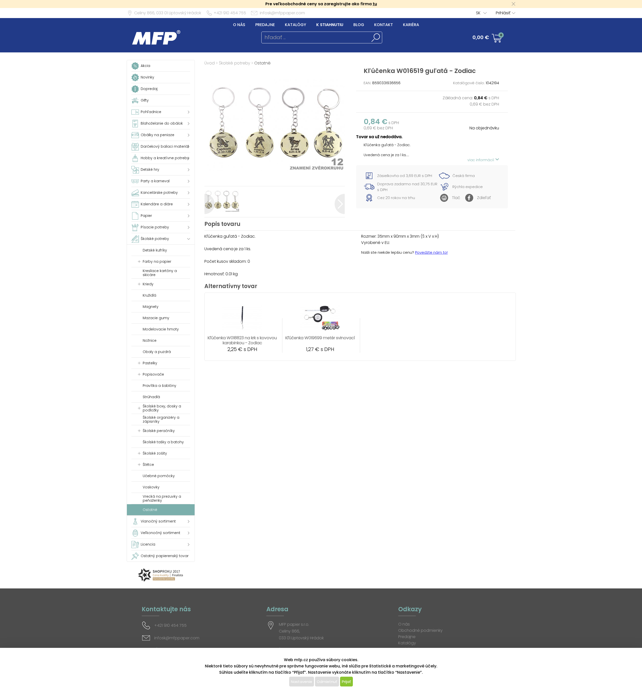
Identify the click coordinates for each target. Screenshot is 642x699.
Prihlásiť (503, 13)
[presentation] (209, 204)
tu (375, 4)
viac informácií (481, 159)
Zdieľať (484, 198)
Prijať (346, 681)
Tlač (456, 198)
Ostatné (262, 63)
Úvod (209, 63)
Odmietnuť (327, 681)
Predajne (265, 25)
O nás (239, 25)
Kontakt (383, 25)
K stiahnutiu (329, 25)
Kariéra (411, 25)
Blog (358, 25)
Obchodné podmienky (420, 630)
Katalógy (295, 25)
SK (478, 13)
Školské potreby (234, 63)
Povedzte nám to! (431, 252)
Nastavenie (301, 681)
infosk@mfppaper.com (282, 13)
